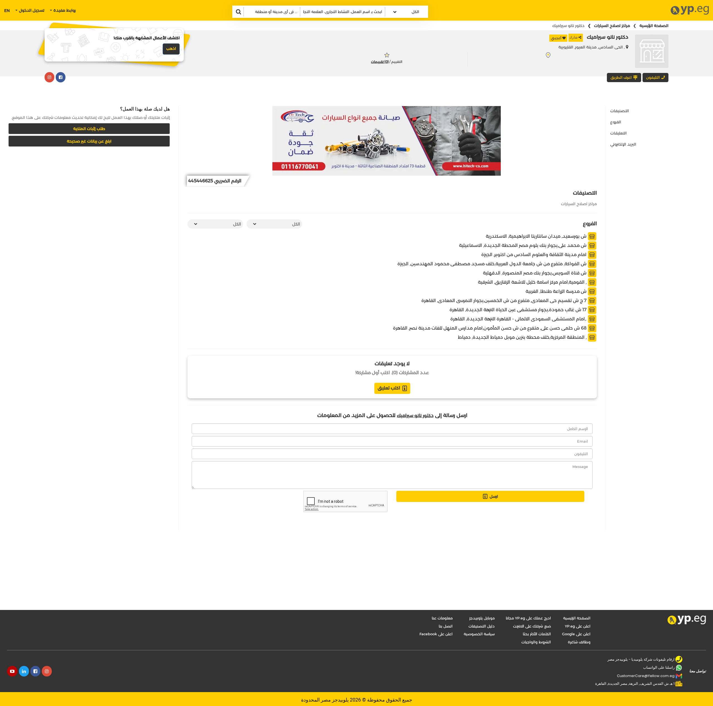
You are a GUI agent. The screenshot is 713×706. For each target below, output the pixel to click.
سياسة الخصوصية (479, 634)
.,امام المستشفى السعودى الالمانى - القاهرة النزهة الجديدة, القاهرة (519, 319)
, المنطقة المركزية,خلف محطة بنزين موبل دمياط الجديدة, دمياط (523, 337)
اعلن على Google (576, 634)
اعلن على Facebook (436, 634)
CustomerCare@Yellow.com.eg (646, 675)
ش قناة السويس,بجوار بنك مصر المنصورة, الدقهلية (535, 273)
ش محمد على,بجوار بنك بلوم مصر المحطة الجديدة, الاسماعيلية (523, 245)
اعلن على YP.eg (577, 626)
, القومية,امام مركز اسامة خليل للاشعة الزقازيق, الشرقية (533, 282)
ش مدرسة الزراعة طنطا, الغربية (557, 291)
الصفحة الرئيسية (653, 25)
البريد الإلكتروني (623, 144)
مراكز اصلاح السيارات (612, 25)
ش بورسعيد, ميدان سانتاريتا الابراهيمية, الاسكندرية (537, 236)
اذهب (171, 48)
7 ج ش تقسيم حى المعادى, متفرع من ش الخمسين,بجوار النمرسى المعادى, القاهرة (504, 300)
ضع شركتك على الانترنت (532, 626)
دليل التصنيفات (481, 626)
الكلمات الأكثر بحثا (537, 634)
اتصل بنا (446, 626)
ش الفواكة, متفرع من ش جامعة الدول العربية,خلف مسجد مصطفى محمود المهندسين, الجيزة (492, 263)
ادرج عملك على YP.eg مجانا (528, 618)
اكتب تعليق (389, 388)
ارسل (494, 496)
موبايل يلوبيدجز (482, 618)
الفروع (615, 121)
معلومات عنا (442, 618)
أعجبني (556, 38)
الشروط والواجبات (536, 642)
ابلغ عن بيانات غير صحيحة (89, 141)
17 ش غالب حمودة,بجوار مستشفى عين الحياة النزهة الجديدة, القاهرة (519, 309)
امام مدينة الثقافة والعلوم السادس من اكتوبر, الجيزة (534, 254)
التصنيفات (619, 110)
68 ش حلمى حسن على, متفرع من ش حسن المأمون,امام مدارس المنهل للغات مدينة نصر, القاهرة (490, 328)
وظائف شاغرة (579, 642)
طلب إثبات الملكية (89, 128)
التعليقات (618, 133)
